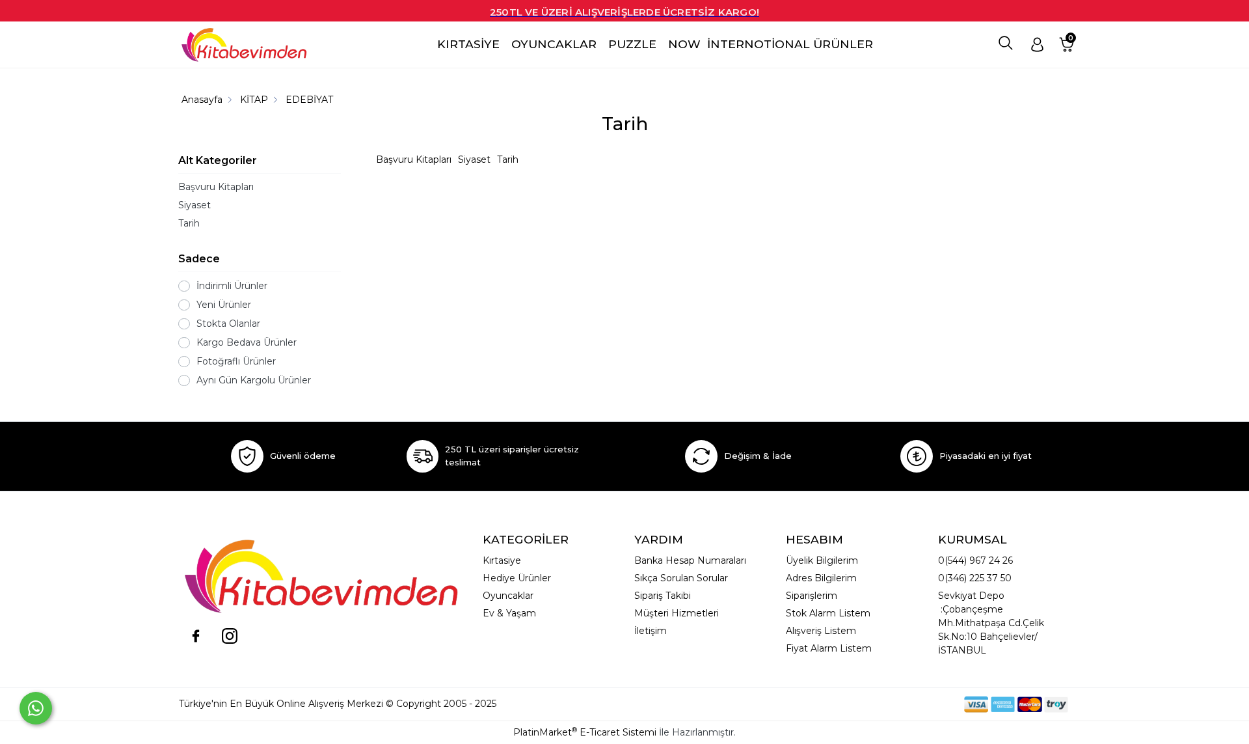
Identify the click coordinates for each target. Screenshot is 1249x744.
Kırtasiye (502, 560)
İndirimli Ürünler (231, 286)
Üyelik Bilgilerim (822, 560)
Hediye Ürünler (517, 578)
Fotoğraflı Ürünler (236, 361)
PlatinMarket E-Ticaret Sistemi (584, 732)
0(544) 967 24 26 (975, 560)
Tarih (189, 223)
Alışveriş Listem (821, 631)
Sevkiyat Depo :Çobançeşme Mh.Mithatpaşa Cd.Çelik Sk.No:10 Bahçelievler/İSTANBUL (991, 623)
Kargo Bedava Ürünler (246, 342)
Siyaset (194, 205)
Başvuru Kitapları (216, 187)
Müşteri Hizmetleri (676, 613)
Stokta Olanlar (228, 323)
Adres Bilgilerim (821, 578)
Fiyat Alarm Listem (829, 648)
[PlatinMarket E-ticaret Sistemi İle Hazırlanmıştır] (919, 704)
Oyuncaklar (508, 595)
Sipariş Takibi (662, 595)
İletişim (650, 631)
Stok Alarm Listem (828, 613)
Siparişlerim (811, 595)
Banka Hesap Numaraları (690, 560)
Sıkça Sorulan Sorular (681, 578)
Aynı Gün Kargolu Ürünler (253, 380)
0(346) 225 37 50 (975, 578)
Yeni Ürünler (223, 304)
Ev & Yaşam (509, 613)
